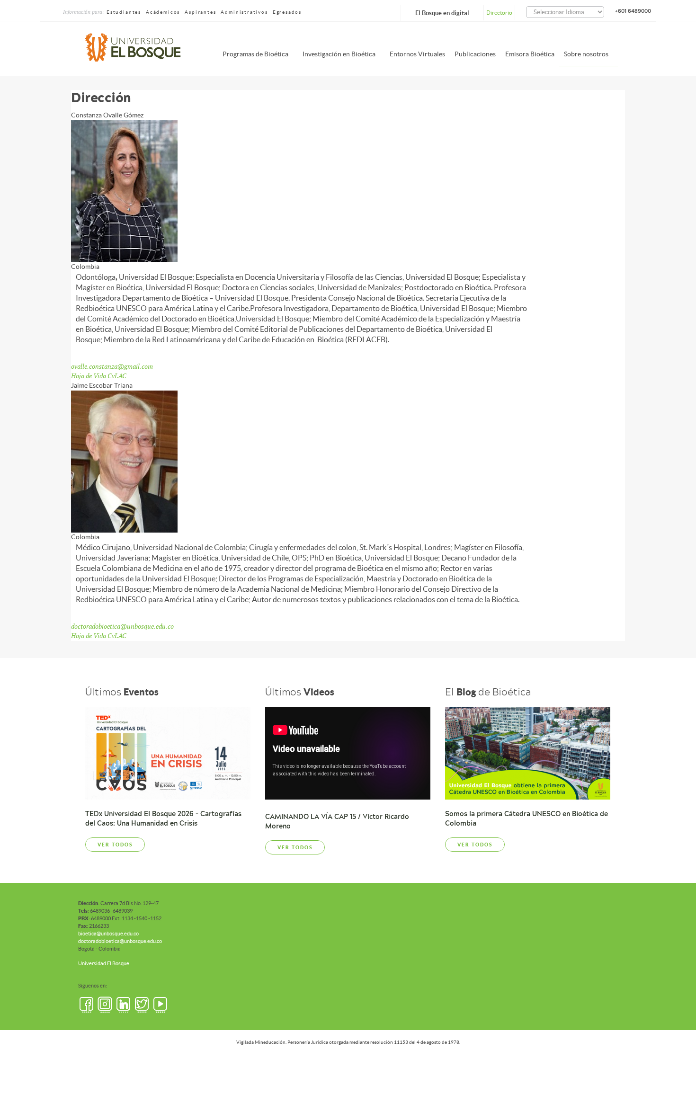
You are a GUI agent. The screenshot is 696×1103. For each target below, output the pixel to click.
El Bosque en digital (442, 13)
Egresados (287, 12)
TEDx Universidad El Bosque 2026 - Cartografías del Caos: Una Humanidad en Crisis (163, 818)
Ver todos (115, 844)
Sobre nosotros (586, 54)
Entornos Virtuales (417, 54)
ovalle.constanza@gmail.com (112, 366)
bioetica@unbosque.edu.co (108, 933)
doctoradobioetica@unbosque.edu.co (122, 626)
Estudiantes (124, 12)
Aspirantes (200, 12)
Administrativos (244, 12)
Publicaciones (475, 54)
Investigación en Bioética (339, 54)
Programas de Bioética (255, 54)
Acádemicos (163, 12)
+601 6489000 (633, 11)
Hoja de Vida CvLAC (98, 376)
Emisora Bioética (529, 54)
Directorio (499, 12)
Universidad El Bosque (103, 963)
